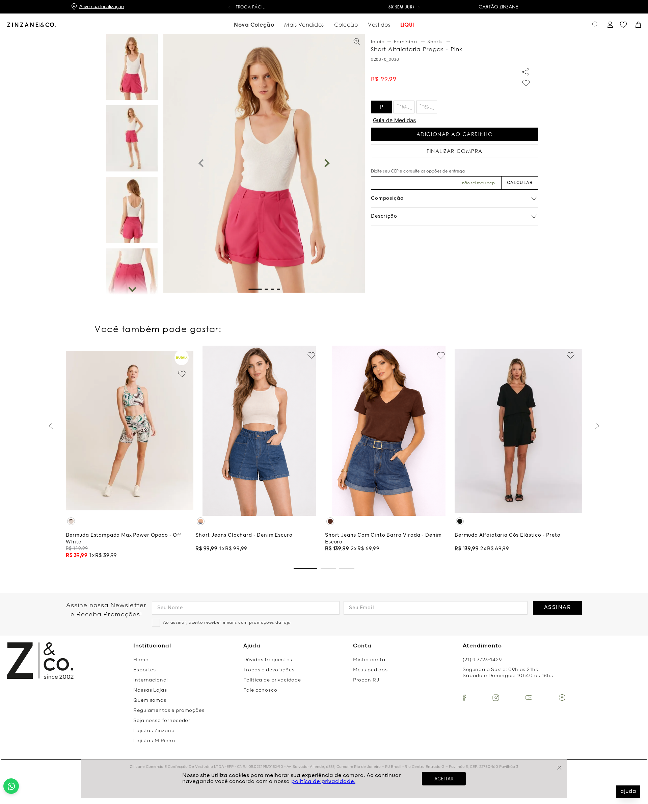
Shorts (435, 41)
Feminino (405, 41)
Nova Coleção (254, 24)
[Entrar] (609, 25)
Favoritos (623, 24)
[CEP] (436, 179)
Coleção (346, 24)
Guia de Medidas (394, 120)
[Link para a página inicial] (378, 41)
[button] (229, 6)
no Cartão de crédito (324, 6)
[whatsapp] (11, 786)
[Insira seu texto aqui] (464, 697)
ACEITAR (444, 778)
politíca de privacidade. (323, 781)
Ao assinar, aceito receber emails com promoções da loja (227, 623)
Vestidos (379, 24)
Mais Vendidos (304, 24)
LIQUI (407, 24)
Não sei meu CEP (478, 182)
